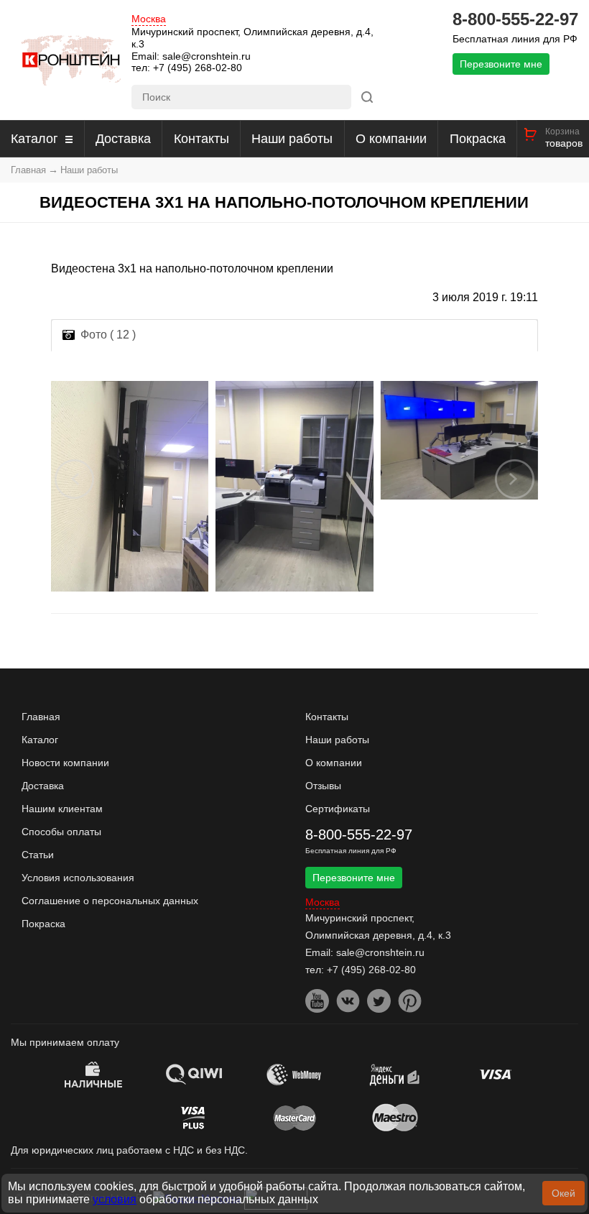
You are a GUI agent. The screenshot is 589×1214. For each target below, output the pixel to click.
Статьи (38, 854)
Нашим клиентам (62, 808)
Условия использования (78, 877)
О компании (391, 139)
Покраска (478, 139)
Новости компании (65, 762)
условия (114, 1199)
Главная (28, 170)
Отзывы (323, 785)
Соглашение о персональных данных (110, 900)
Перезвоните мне (501, 64)
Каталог (34, 139)
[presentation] (75, 479)
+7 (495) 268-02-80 (197, 67)
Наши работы (292, 139)
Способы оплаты (61, 831)
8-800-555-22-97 (515, 19)
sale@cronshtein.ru (206, 56)
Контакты (201, 139)
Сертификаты (337, 808)
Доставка (123, 139)
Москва (148, 19)
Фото (108, 334)
